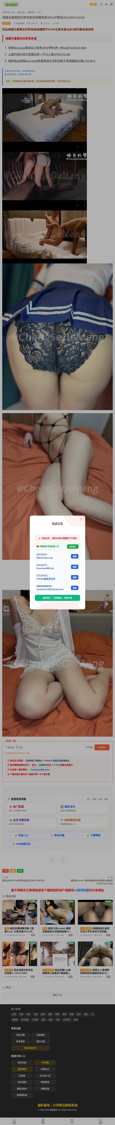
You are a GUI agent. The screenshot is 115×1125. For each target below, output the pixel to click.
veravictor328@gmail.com (50, 589)
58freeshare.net (45, 557)
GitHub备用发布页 (46, 578)
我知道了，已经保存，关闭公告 (57, 598)
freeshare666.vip (45, 568)
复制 (75, 556)
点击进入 (73, 546)
